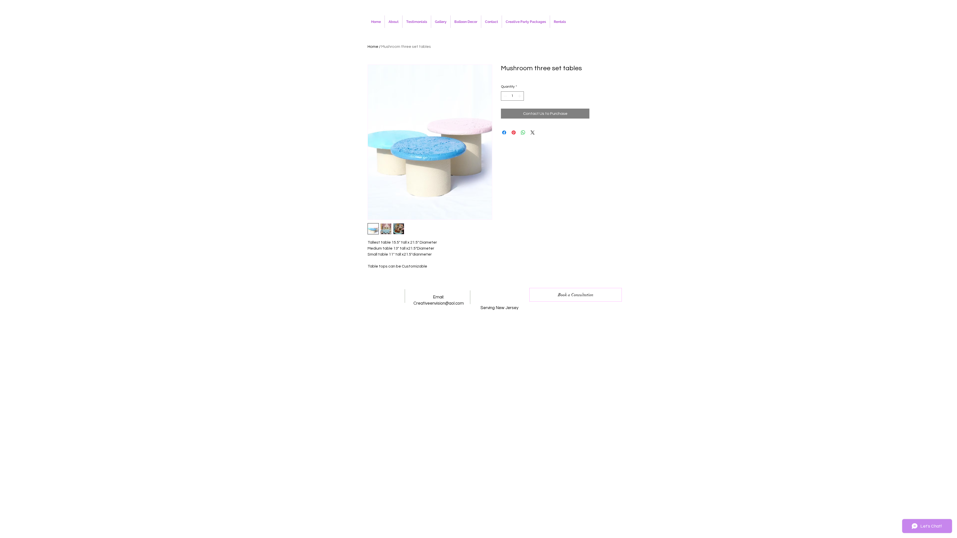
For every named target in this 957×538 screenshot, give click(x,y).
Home (373, 47)
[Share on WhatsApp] (523, 132)
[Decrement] (505, 96)
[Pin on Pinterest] (514, 132)
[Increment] (520, 96)
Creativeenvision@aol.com (438, 303)
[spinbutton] (512, 96)
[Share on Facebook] (504, 132)
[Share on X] (533, 132)
